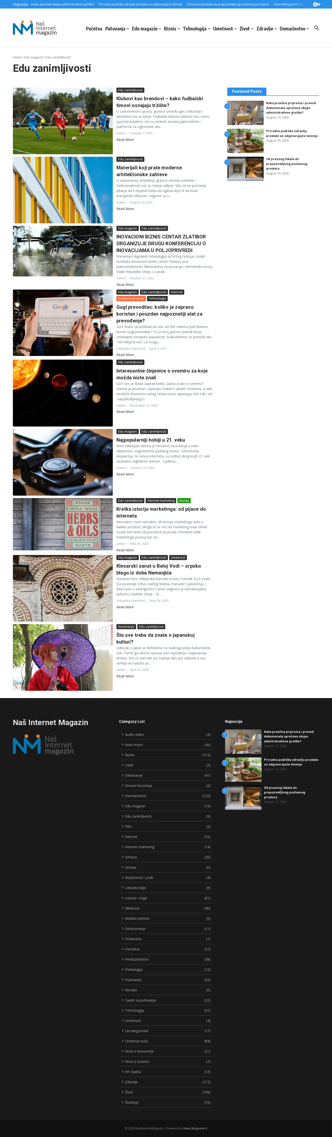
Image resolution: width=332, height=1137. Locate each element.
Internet (177, 292)
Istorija (184, 500)
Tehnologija (195, 28)
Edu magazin (144, 28)
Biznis (170, 28)
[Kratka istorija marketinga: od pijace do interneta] (63, 524)
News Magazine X (195, 1128)
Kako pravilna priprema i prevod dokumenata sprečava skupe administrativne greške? (291, 107)
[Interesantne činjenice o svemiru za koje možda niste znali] (63, 393)
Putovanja (115, 28)
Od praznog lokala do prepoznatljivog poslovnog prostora (286, 163)
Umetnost (223, 28)
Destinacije (126, 626)
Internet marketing (161, 500)
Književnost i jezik (131, 298)
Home (17, 57)
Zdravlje (264, 28)
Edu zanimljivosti (130, 90)
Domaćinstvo (292, 28)
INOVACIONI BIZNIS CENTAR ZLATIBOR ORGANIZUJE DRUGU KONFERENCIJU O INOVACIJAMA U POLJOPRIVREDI (161, 243)
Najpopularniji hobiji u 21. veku (150, 440)
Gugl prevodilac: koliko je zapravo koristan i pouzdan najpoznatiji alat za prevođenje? (159, 314)
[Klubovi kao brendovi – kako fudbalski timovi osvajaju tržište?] (63, 121)
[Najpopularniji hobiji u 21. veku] (63, 462)
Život (245, 28)
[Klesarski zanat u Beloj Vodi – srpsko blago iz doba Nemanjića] (63, 588)
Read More (125, 139)
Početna (94, 28)
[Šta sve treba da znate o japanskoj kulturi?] (63, 657)
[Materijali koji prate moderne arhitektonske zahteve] (63, 190)
